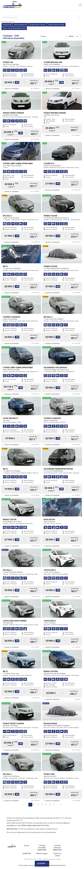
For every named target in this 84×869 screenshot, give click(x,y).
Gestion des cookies (57, 854)
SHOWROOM (26, 853)
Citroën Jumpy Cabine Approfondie (14, 28)
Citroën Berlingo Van (20, 24)
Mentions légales (41, 853)
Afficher (71, 36)
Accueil (26, 845)
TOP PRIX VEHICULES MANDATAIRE (57, 848)
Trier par (43, 36)
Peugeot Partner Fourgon (56, 24)
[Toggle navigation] (80, 5)
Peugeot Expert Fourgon (37, 24)
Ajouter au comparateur (12, 88)
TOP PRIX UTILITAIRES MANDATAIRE (41, 848)
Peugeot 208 (7, 24)
